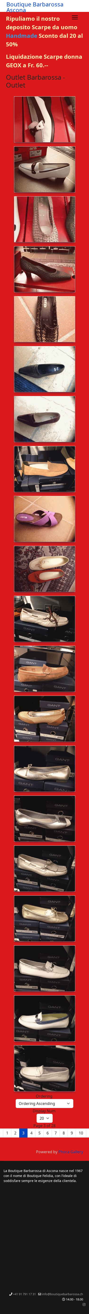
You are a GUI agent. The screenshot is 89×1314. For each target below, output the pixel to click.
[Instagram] (84, 1304)
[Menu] (75, 17)
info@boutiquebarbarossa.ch (62, 1294)
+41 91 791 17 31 (24, 1294)
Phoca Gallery (70, 1151)
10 (81, 1133)
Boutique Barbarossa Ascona (34, 7)
